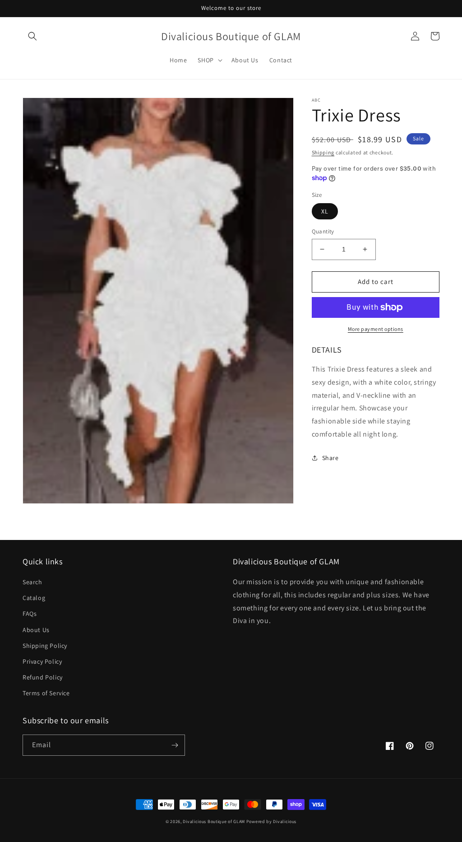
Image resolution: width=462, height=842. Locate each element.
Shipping (323, 152)
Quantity (323, 231)
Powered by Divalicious (271, 821)
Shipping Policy (45, 646)
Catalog (34, 598)
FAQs (30, 613)
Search (32, 582)
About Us (36, 630)
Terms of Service (46, 693)
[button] (32, 36)
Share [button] (330, 458)
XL (324, 211)
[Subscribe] (175, 745)
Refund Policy (43, 677)
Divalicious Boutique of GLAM (214, 821)
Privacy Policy (42, 661)
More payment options (375, 329)
